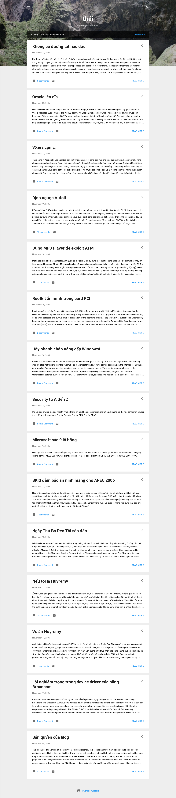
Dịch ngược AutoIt (49, 197)
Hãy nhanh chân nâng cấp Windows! (66, 349)
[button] (142, 46)
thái (88, 18)
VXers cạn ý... (44, 147)
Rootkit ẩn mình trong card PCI (61, 298)
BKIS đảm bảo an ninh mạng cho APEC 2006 (73, 480)
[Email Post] (53, 82)
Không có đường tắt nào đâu (59, 46)
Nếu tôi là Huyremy (50, 581)
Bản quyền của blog (50, 737)
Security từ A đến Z (50, 399)
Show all (139, 34)
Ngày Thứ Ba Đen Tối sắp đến (59, 530)
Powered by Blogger (89, 791)
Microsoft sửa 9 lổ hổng (54, 439)
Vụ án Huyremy (46, 631)
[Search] (147, 7)
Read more (138, 81)
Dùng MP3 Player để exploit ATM (63, 248)
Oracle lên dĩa (45, 96)
